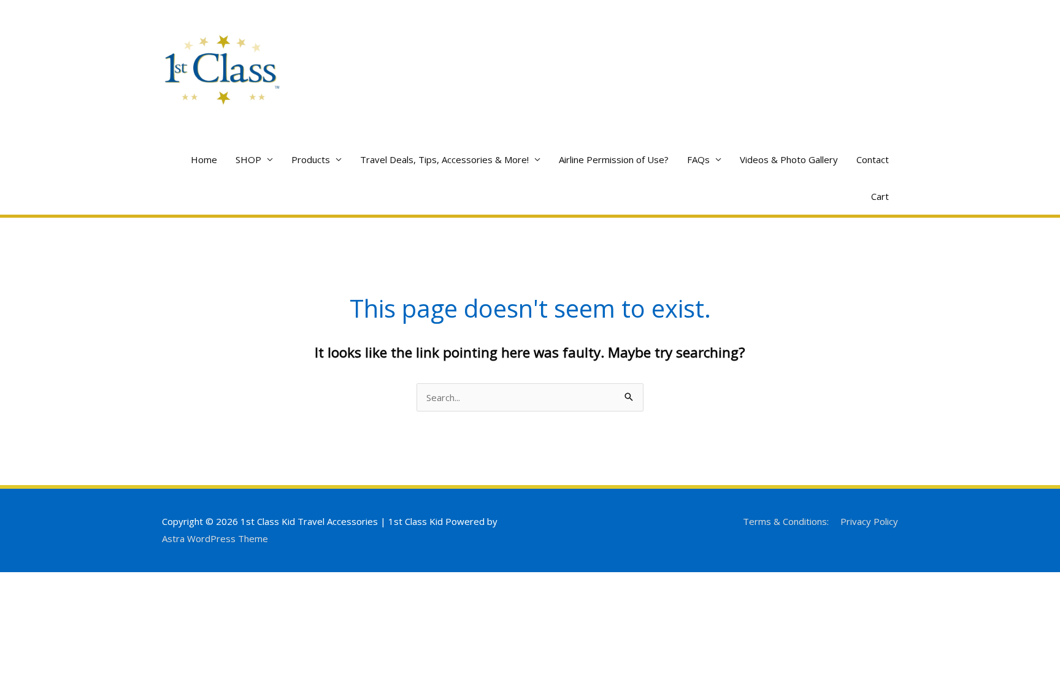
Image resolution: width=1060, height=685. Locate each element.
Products (310, 159)
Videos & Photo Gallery (789, 159)
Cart (880, 196)
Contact (872, 159)
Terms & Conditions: (786, 521)
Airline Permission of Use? (614, 159)
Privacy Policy (869, 521)
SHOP (248, 159)
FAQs (698, 159)
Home (204, 159)
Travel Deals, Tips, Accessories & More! (444, 159)
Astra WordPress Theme (215, 538)
